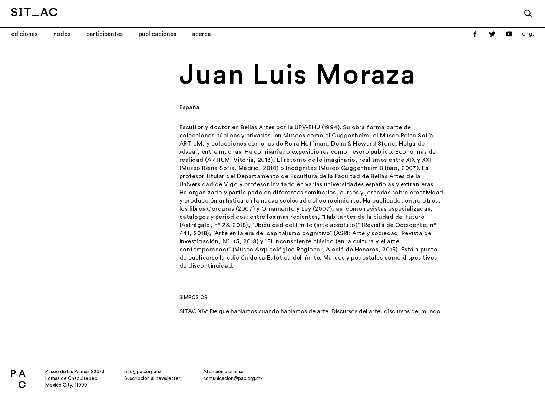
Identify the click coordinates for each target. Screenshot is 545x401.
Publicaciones (157, 34)
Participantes (104, 34)
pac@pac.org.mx (142, 371)
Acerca (201, 34)
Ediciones (24, 34)
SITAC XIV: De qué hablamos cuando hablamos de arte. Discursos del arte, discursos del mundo (309, 311)
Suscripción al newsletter (152, 378)
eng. (528, 34)
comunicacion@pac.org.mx (232, 378)
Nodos (61, 34)
